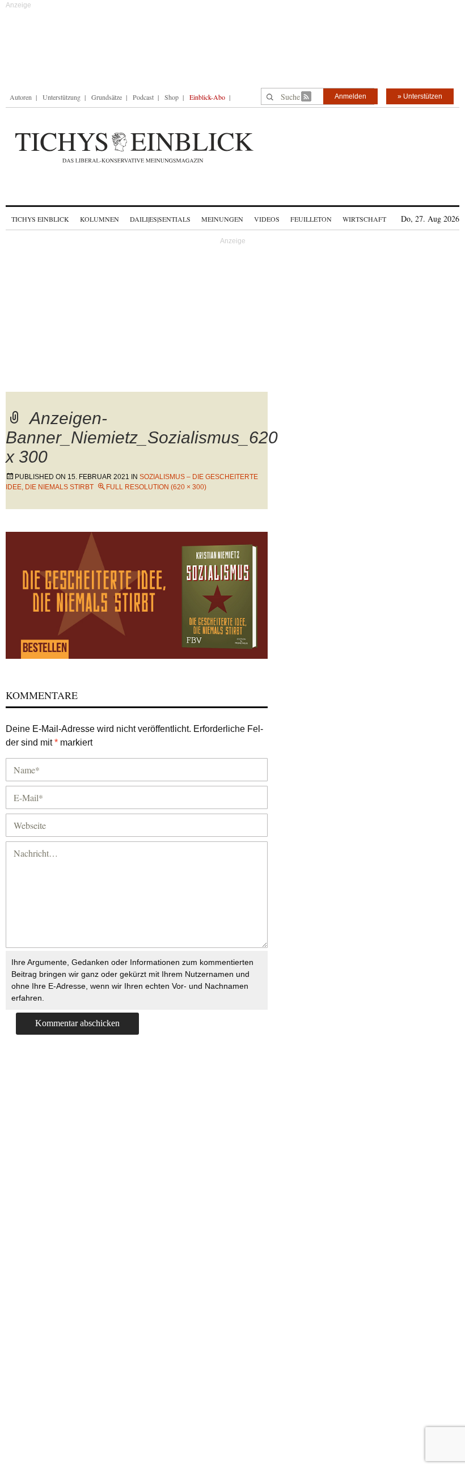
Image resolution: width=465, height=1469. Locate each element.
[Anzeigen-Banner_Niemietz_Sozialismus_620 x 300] (137, 593)
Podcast (143, 96)
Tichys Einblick (40, 218)
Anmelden (350, 96)
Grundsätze (106, 96)
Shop (171, 96)
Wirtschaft (364, 218)
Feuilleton (311, 218)
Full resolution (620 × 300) (156, 487)
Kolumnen (99, 218)
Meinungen (222, 218)
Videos (267, 218)
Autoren (21, 96)
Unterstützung (62, 96)
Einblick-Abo (207, 96)
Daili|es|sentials (160, 218)
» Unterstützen (420, 96)
